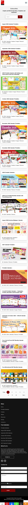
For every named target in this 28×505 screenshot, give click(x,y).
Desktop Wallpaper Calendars (8, 238)
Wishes (2, 414)
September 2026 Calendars (6, 433)
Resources (3, 417)
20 (16, 395)
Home (2, 406)
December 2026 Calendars (6, 440)
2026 (5, 41)
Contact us (7, 457)
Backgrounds (9, 237)
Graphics (13, 41)
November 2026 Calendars (6, 438)
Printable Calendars (5, 409)
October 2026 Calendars (6, 435)
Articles (2, 419)
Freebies (2, 412)
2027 (8, 285)
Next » (24, 395)
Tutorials (17, 499)
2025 (5, 309)
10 (8, 395)
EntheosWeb (19, 498)
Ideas (14, 499)
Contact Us (3, 422)
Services (10, 499)
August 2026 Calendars (6, 430)
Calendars (9, 41)
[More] (25, 503)
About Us (6, 499)
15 (12, 395)
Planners (21, 41)
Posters (4, 42)
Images (17, 41)
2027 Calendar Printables (6, 443)
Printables (8, 42)
